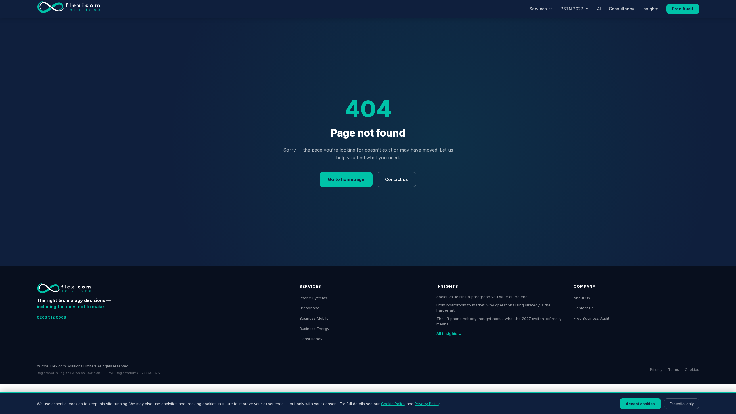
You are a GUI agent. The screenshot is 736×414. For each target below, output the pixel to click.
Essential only (682, 403)
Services (538, 8)
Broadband (309, 308)
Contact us (396, 179)
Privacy (656, 369)
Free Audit (682, 8)
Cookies (692, 369)
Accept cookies (640, 403)
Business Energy (314, 328)
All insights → (449, 333)
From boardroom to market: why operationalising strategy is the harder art (493, 308)
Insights (650, 8)
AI (599, 8)
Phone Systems (313, 298)
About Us (582, 298)
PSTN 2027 (572, 8)
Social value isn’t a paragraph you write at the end (482, 296)
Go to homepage (346, 179)
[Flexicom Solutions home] (69, 8)
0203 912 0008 (51, 317)
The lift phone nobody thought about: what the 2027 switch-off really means (498, 321)
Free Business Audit (591, 318)
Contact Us (584, 308)
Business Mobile (314, 318)
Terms (673, 369)
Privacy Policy (427, 403)
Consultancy (621, 8)
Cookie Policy (393, 403)
